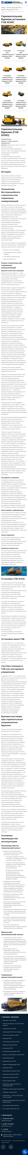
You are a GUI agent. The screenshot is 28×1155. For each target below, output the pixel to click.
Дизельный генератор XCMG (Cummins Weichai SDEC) (14, 1101)
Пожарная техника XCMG (10, 1092)
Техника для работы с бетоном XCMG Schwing (13, 1024)
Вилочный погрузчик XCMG (10, 1077)
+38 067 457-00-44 (6, 1126)
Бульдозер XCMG (8, 1067)
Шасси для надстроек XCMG (11, 1035)
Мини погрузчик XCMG (9, 1080)
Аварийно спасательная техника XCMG (14, 1089)
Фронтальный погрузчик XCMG (11, 1071)
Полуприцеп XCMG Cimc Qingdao (12, 1032)
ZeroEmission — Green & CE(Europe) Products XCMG (13, 1096)
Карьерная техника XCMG (10, 1045)
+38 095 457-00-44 (6, 1131)
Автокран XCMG (7, 1038)
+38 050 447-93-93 (6, 1120)
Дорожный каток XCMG (9, 1061)
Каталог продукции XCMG (14, 7)
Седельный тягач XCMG (9, 1028)
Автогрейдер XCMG (8, 1058)
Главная (3, 7)
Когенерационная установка (11, 1105)
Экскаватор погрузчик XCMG (11, 1074)
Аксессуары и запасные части (11, 1108)
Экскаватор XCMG (8, 1048)
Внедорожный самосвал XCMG (11, 1051)
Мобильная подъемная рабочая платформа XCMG (12, 1084)
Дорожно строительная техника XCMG (13, 1054)
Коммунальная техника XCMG (11, 1041)
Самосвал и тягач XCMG (9, 1020)
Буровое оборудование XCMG (9, 9)
